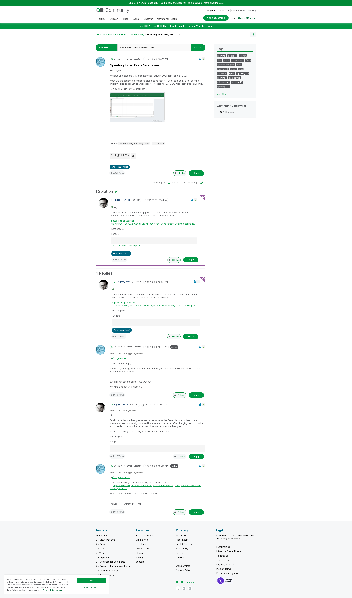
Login (164, 3)
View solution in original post (125, 245)
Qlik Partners (142, 539)
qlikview (243, 56)
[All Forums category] (218, 112)
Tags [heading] (220, 49)
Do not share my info (227, 573)
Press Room (182, 539)
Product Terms (223, 569)
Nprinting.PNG (121, 154)
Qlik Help (251, 10)
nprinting (221, 56)
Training (140, 557)
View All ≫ (221, 94)
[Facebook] (190, 588)
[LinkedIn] (184, 588)
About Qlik (181, 535)
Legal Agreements (225, 564)
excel (226, 60)
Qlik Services (238, 10)
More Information (91, 587)
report (233, 69)
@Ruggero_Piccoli (121, 358)
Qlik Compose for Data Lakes (110, 561)
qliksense (232, 56)
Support (140, 561)
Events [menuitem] (135, 18)
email (241, 69)
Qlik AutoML (102, 548)
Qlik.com (224, 10)
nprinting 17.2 (223, 86)
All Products (101, 535)
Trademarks (222, 555)
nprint (231, 73)
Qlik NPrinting (137, 34)
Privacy (179, 553)
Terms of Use (223, 560)
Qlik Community (104, 34)
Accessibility (182, 548)
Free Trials (141, 544)
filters (248, 60)
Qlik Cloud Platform (105, 539)
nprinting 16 (237, 82)
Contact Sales (183, 570)
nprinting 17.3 (243, 73)
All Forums (121, 34)
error (239, 64)
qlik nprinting (223, 82)
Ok (91, 580)
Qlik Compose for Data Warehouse (113, 566)
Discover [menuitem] (148, 18)
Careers (180, 557)
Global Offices (183, 565)
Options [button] (253, 34)
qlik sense (222, 73)
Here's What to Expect (200, 26)
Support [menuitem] (114, 18)
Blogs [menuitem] (125, 18)
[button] (203, 58)
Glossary (140, 553)
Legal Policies (223, 547)
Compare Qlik (142, 548)
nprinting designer (225, 64)
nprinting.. (221, 78)
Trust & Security (184, 544)
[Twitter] (178, 588)
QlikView (100, 553)
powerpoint (222, 69)
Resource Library (144, 535)
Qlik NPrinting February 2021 (134, 143)
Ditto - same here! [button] (120, 167)
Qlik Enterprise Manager (107, 570)
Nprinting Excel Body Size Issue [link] (163, 34)
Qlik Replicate (102, 557)
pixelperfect (237, 60)
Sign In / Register (247, 18)
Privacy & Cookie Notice (228, 551)
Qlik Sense (158, 143)
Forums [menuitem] (102, 18)
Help (233, 18)
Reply (196, 173)
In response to (126, 353)
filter (219, 60)
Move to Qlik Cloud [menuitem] (167, 18)
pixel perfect (234, 78)
